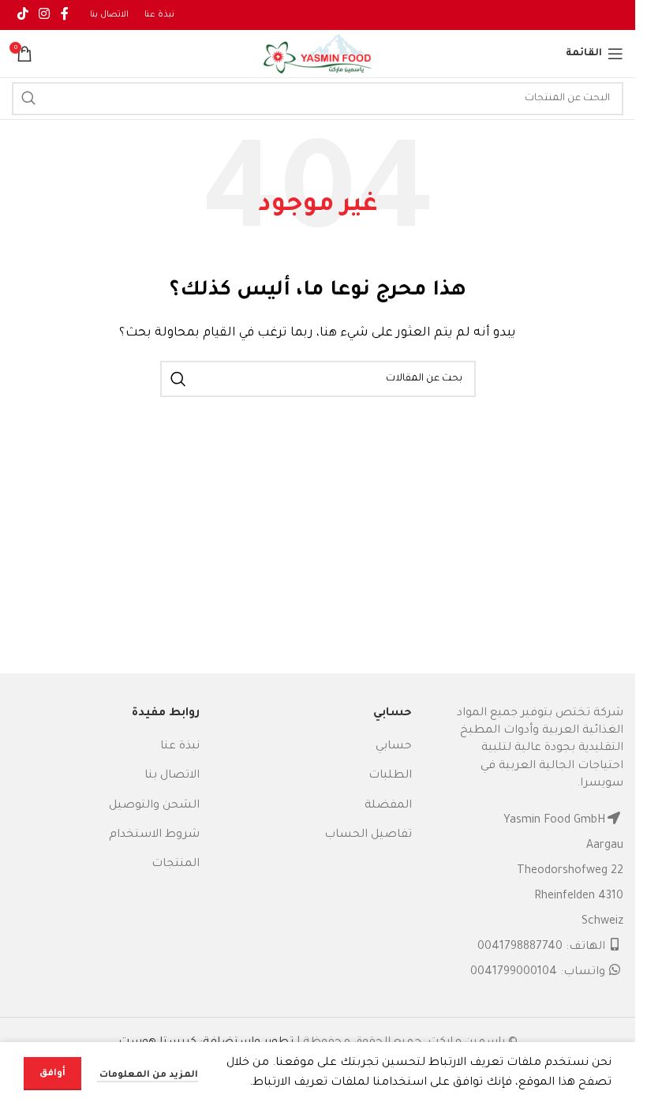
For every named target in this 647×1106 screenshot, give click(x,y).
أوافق (52, 1074)
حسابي (394, 746)
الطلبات (390, 776)
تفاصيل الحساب (368, 835)
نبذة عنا (180, 746)
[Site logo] (318, 55)
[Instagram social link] (43, 15)
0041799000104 (513, 972)
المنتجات (175, 864)
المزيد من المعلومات (147, 1075)
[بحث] (28, 98)
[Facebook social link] (64, 15)
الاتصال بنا (172, 776)
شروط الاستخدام (154, 835)
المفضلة (388, 806)
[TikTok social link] (22, 15)
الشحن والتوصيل (154, 806)
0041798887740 (520, 947)
